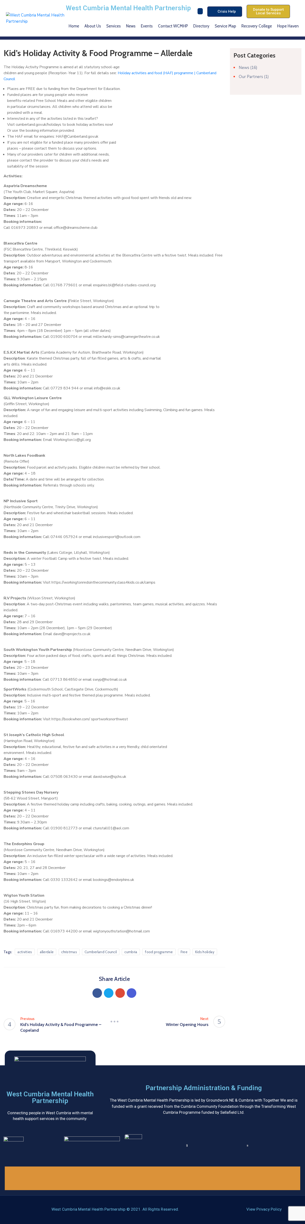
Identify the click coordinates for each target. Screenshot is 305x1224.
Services (113, 26)
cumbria (130, 952)
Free (184, 952)
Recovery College (256, 26)
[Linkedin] (131, 993)
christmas (69, 952)
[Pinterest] (120, 993)
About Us (92, 26)
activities (24, 952)
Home (74, 26)
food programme (159, 952)
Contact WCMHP (173, 26)
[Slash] (114, 1022)
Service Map (225, 26)
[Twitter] (108, 993)
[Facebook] (97, 993)
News (131, 26)
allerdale (47, 952)
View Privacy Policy (264, 1209)
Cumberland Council (101, 952)
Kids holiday (205, 952)
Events (147, 26)
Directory (201, 26)
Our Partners (251, 76)
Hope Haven (288, 26)
